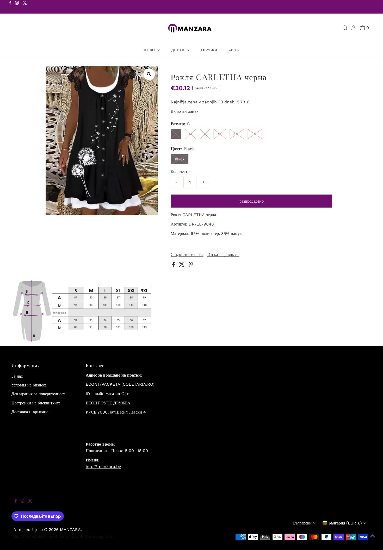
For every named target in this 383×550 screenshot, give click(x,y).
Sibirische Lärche (65, 536)
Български (302, 523)
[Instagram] (17, 7)
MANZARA (70, 529)
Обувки (209, 50)
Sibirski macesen (30, 536)
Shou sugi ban (99, 536)
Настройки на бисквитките (35, 403)
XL (220, 134)
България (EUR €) (345, 523)
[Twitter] (24, 7)
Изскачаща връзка (223, 255)
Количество (181, 171)
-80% (234, 50)
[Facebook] (10, 7)
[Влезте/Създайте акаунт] (353, 28)
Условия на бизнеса (29, 385)
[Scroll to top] (372, 539)
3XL (254, 134)
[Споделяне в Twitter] (182, 265)
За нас (17, 376)
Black (179, 159)
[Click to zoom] (149, 74)
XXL (236, 134)
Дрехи (178, 50)
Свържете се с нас (187, 255)
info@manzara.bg (103, 466)
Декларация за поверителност (38, 393)
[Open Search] (345, 28)
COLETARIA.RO (138, 384)
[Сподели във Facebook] (174, 265)
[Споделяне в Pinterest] (191, 265)
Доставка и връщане (29, 411)
